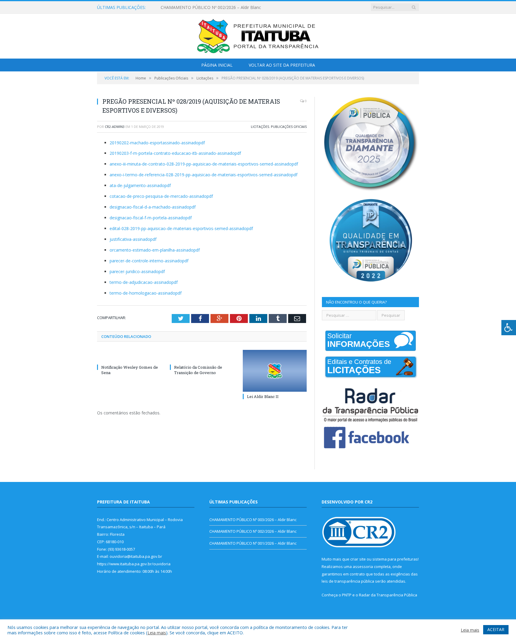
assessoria (363, 566)
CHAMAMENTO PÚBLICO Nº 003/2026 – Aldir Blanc (253, 519)
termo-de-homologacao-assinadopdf (146, 293)
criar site (358, 559)
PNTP (346, 595)
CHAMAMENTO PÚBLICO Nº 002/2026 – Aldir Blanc (211, 7)
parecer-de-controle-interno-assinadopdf (149, 261)
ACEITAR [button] (495, 629)
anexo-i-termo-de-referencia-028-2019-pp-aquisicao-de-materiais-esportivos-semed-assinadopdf (203, 174)
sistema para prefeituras (395, 559)
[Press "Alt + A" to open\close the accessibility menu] (508, 327)
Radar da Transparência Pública (388, 595)
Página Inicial (217, 65)
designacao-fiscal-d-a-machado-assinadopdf (153, 207)
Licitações (260, 126)
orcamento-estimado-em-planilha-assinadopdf (155, 250)
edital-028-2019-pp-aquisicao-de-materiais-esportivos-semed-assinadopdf (181, 228)
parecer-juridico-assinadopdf (137, 271)
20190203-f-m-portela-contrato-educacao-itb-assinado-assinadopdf (175, 153)
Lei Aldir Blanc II (263, 396)
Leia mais (157, 632)
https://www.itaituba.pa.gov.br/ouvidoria (134, 563)
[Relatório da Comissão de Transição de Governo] (202, 356)
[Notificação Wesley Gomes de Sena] (129, 356)
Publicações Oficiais (289, 126)
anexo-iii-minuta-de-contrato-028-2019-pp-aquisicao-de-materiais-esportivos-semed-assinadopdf (204, 164)
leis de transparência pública (348, 581)
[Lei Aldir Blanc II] (275, 371)
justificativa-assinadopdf (133, 239)
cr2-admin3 (115, 126)
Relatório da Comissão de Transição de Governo (198, 370)
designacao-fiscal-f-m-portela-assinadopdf (151, 218)
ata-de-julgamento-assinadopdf (140, 185)
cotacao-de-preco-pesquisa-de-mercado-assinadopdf (161, 196)
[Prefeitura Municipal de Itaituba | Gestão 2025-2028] (258, 34)
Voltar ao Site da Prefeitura (282, 65)
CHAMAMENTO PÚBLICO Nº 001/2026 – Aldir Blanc (253, 543)
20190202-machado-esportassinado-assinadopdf (157, 143)
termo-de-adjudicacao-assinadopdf (144, 282)
